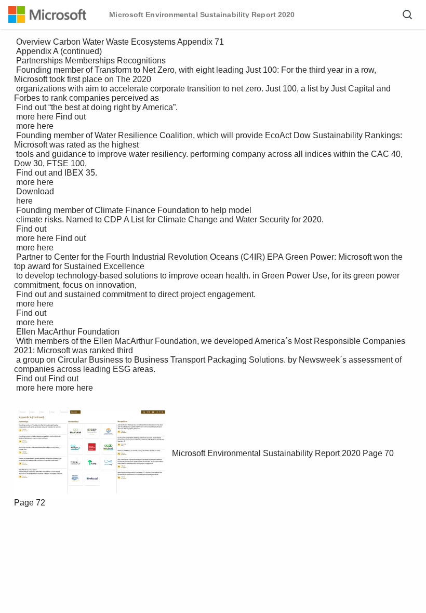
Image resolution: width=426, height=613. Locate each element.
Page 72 (29, 502)
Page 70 (378, 453)
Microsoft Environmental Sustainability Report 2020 (266, 453)
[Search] (407, 14)
